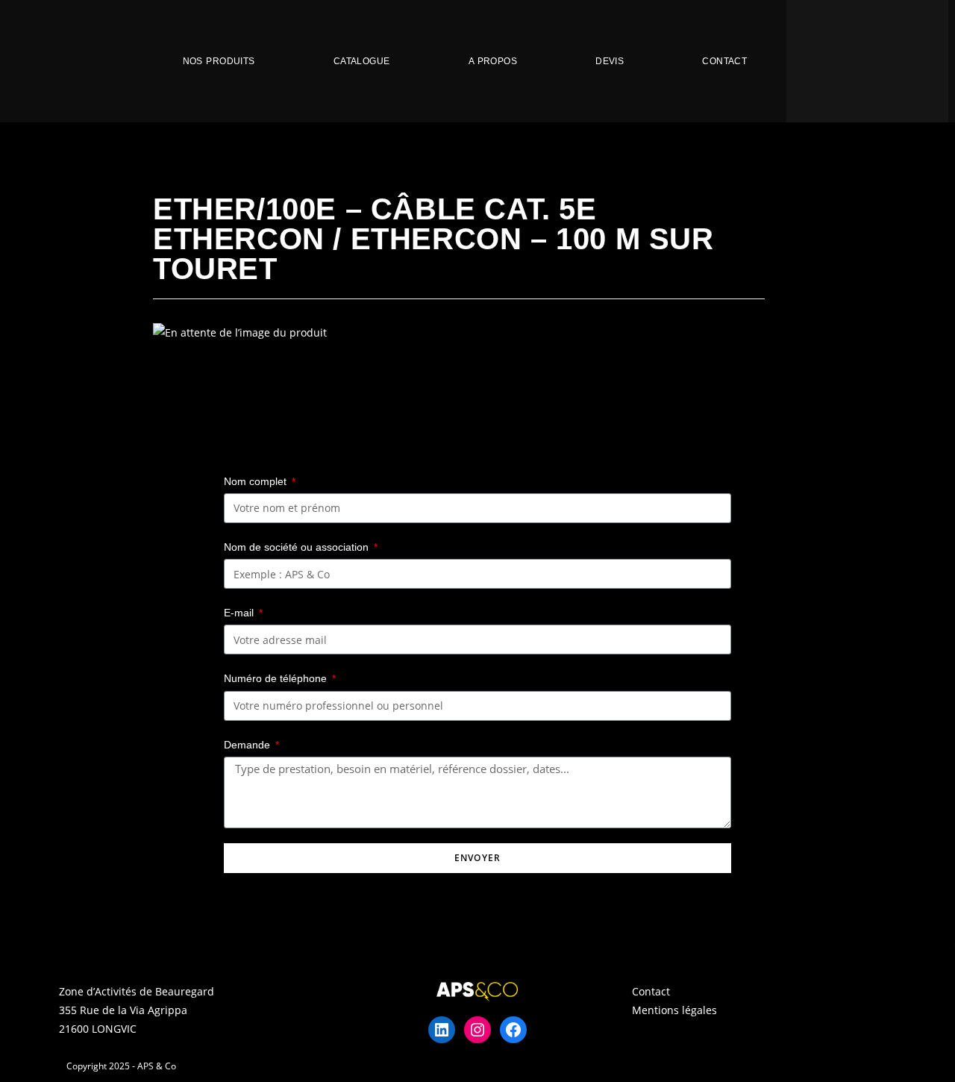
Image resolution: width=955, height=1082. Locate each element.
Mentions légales (674, 1010)
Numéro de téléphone (277, 678)
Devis (609, 61)
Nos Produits (219, 61)
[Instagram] (477, 1029)
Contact (724, 61)
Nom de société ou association (298, 547)
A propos (493, 61)
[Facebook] (513, 1029)
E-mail (240, 613)
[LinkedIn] (441, 1029)
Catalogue (362, 61)
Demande (248, 745)
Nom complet (256, 481)
